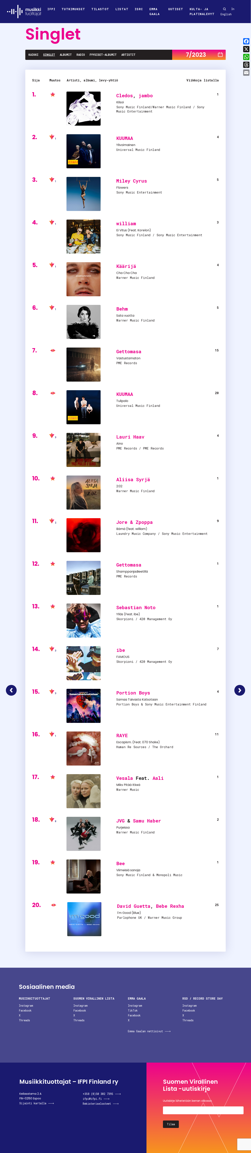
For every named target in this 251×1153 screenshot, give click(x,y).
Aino (119, 443)
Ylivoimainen (125, 145)
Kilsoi (120, 102)
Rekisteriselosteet (97, 1103)
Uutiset (175, 9)
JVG (120, 821)
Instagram (26, 1005)
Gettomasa (128, 351)
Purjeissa (123, 827)
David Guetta (133, 906)
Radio (80, 55)
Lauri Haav (130, 437)
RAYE (122, 735)
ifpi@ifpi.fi (92, 1099)
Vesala (124, 778)
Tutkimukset (73, 9)
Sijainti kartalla (32, 1103)
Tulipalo (122, 401)
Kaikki (33, 55)
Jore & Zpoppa (134, 522)
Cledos (124, 95)
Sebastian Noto (136, 607)
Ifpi (51, 9)
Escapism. (124, 742)
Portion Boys (133, 693)
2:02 (119, 486)
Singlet (49, 55)
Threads (24, 1020)
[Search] (224, 9)
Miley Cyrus (131, 181)
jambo (145, 95)
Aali (158, 778)
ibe (136, 614)
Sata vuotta (125, 315)
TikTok (133, 1010)
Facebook (25, 1010)
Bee (120, 863)
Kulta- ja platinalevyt (202, 11)
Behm (122, 309)
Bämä (120, 529)
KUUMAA (124, 138)
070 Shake (150, 742)
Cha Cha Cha (126, 273)
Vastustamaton (128, 358)
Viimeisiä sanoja (128, 870)
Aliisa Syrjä (133, 479)
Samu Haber (147, 821)
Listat (121, 9)
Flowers (122, 187)
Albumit (66, 55)
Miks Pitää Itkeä (128, 785)
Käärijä (126, 266)
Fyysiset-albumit (103, 55)
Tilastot (100, 9)
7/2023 (196, 54)
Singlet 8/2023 (239, 690)
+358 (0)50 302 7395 (98, 1094)
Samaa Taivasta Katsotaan (137, 699)
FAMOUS (122, 657)
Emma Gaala (154, 11)
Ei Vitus (121, 230)
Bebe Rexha (170, 906)
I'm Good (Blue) (129, 913)
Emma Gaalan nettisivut (145, 1031)
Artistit (128, 55)
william (126, 223)
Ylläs (119, 614)
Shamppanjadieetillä (132, 571)
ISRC (139, 9)
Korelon (143, 230)
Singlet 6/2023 (11, 690)
